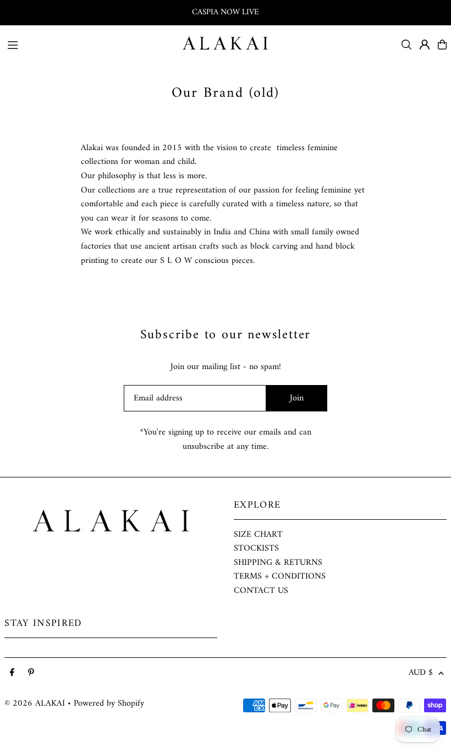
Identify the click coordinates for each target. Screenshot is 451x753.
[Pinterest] (31, 673)
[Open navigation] (88, 44)
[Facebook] (12, 673)
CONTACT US (261, 590)
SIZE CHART (258, 534)
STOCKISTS (256, 548)
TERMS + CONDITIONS (280, 576)
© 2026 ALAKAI (34, 703)
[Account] (425, 45)
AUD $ (421, 673)
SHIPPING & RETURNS (278, 562)
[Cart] (442, 45)
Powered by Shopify (109, 703)
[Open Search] (406, 45)
